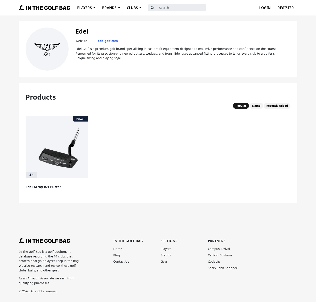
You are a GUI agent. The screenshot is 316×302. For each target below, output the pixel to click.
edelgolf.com (108, 41)
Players (166, 249)
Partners (216, 241)
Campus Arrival (219, 249)
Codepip (214, 261)
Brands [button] (109, 7)
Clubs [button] (133, 7)
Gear (164, 261)
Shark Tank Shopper (222, 268)
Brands (166, 255)
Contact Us (121, 261)
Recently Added (277, 106)
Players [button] (85, 7)
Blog (116, 255)
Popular (241, 106)
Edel (81, 31)
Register (286, 7)
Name (256, 106)
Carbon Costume (220, 255)
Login (265, 7)
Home (117, 249)
